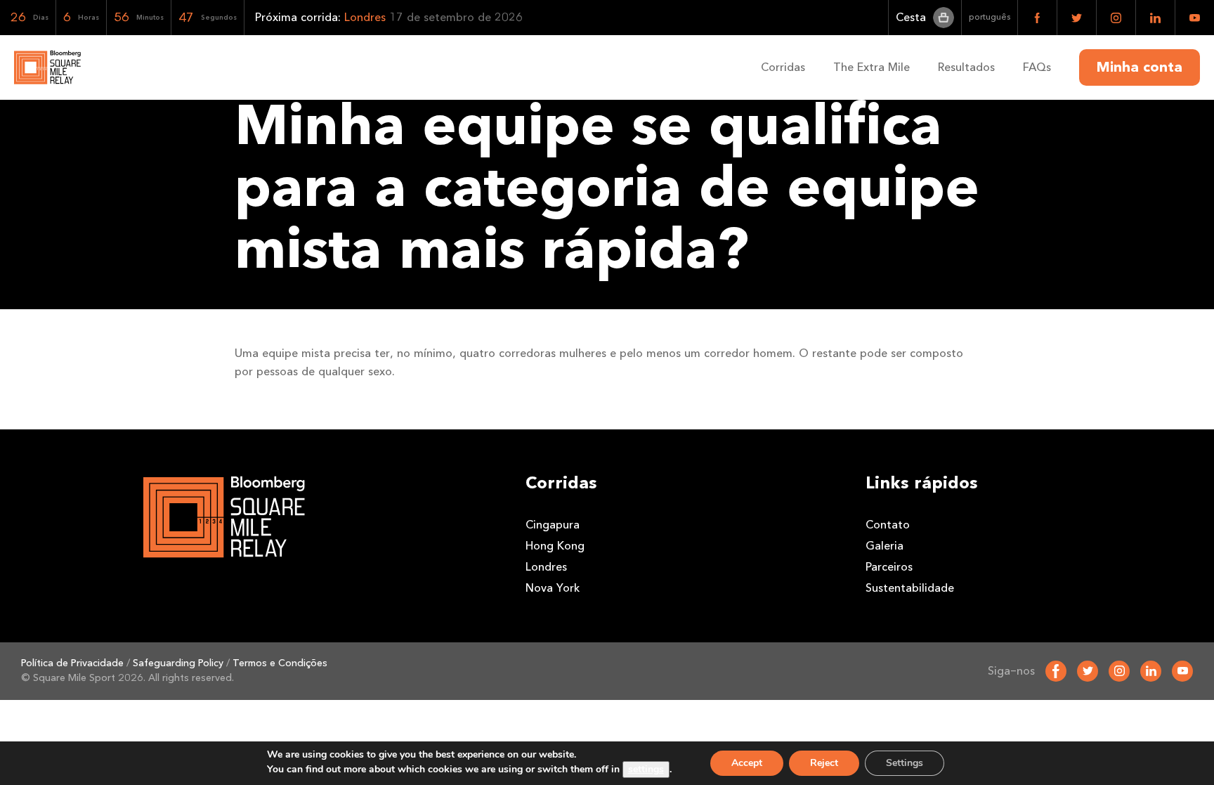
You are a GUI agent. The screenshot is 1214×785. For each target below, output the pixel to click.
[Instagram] (1119, 671)
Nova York (553, 587)
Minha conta (1139, 67)
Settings (904, 763)
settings (646, 769)
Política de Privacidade (72, 663)
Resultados (966, 67)
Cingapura (553, 524)
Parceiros (889, 566)
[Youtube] (1182, 671)
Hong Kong (555, 545)
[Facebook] (1055, 671)
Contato (888, 524)
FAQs (1037, 67)
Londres (546, 566)
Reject (824, 763)
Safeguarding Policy (178, 663)
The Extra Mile (871, 67)
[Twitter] (1087, 671)
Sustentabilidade (910, 587)
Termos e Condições (280, 663)
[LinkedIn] (1150, 671)
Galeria (884, 545)
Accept (746, 763)
